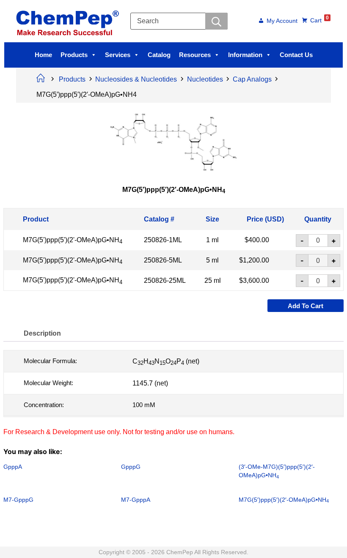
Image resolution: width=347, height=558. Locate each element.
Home (43, 54)
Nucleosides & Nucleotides (136, 79)
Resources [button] (195, 54)
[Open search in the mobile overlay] (179, 21)
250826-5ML (163, 260)
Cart (319, 20)
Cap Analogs (252, 79)
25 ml (212, 280)
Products (74, 54)
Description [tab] (42, 332)
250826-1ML (163, 239)
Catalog (159, 54)
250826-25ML (165, 280)
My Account (282, 21)
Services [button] (117, 54)
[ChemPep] (69, 20)
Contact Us (296, 54)
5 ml (212, 260)
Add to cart (305, 305)
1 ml (212, 239)
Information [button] (245, 54)
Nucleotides (205, 79)
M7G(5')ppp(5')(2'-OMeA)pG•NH (72, 239)
